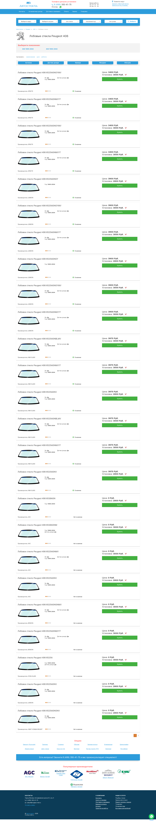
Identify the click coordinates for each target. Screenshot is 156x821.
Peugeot (28, 29)
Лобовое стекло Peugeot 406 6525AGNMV (38, 551)
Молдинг (76, 749)
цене (38, 57)
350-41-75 (62, 4)
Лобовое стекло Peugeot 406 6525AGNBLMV (39, 339)
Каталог (98, 806)
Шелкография (124, 744)
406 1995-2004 (27, 49)
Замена (74, 11)
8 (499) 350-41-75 (32, 800)
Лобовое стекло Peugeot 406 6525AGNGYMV (39, 72)
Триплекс (45, 744)
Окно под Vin (61, 749)
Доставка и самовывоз (53, 11)
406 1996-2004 (51, 49)
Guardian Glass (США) (61, 774)
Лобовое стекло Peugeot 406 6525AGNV (37, 392)
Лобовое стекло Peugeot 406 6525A (35, 657)
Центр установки (101, 800)
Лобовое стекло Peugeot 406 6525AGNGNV (39, 711)
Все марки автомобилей (122, 808)
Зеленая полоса (92, 744)
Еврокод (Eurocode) (29, 744)
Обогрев (76, 744)
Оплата (66, 11)
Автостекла (19, 29)
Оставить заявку (30, 805)
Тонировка (84, 11)
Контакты (22, 11)
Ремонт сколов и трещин (123, 802)
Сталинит (61, 744)
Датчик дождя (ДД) (92, 749)
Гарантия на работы (102, 808)
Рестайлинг (124, 749)
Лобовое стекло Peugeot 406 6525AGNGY (38, 179)
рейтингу (44, 57)
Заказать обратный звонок (120, 4)
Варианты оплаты (101, 804)
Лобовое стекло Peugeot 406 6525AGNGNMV (40, 604)
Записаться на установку (120, 5)
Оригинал (108, 749)
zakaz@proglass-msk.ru (34, 802)
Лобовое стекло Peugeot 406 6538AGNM (37, 525)
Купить (120, 79)
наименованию (30, 57)
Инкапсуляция (29, 749)
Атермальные (108, 744)
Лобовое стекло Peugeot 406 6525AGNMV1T (39, 99)
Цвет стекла (45, 749)
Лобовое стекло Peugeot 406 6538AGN (36, 498)
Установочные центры (35, 11)
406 (34, 29)
